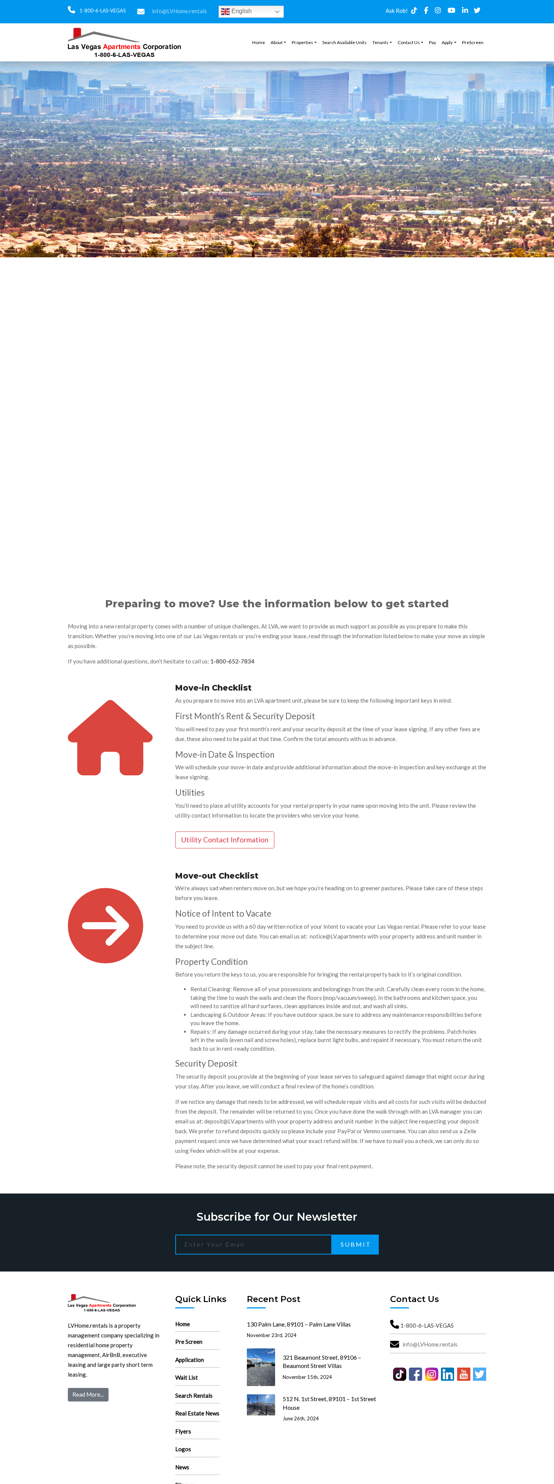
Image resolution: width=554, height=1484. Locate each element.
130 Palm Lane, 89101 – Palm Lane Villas (299, 1324)
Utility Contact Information (224, 839)
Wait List (186, 1377)
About (277, 42)
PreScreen (473, 42)
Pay (432, 42)
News (182, 1467)
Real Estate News (197, 1413)
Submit (356, 1244)
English (241, 11)
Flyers (183, 1431)
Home (258, 42)
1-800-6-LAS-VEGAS (102, 11)
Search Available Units (344, 42)
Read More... (88, 1394)
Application (189, 1359)
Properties (302, 42)
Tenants (380, 42)
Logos (183, 1449)
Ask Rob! (397, 10)
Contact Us (409, 42)
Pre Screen (188, 1341)
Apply (447, 42)
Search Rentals (194, 1395)
